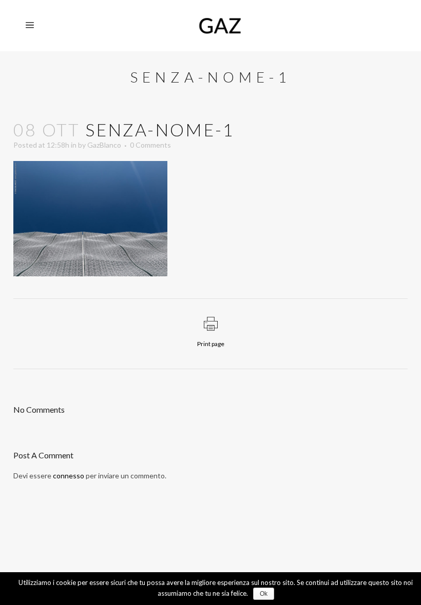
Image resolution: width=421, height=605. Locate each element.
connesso (68, 475)
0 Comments (150, 144)
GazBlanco (104, 144)
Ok (263, 593)
